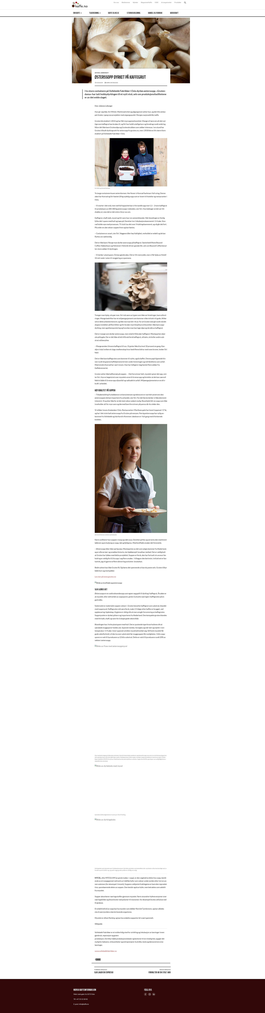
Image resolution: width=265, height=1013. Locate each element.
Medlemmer (126, 2)
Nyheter (135, 2)
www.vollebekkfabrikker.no (106, 951)
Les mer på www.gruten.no (105, 576)
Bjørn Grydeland (112, 82)
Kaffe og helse (113, 13)
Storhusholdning (133, 13)
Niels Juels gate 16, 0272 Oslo (84, 994)
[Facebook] (145, 994)
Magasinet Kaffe (146, 2)
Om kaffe (76, 13)
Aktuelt (97, 73)
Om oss (116, 2)
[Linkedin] (153, 994)
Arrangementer (166, 2)
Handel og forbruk (155, 13)
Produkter (177, 2)
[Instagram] (149, 994)
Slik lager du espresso (103, 971)
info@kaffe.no (84, 1004)
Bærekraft (174, 13)
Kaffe (79, 4)
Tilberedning (94, 13)
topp (98, 959)
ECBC (156, 2)
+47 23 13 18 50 (82, 999)
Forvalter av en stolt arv (160, 971)
